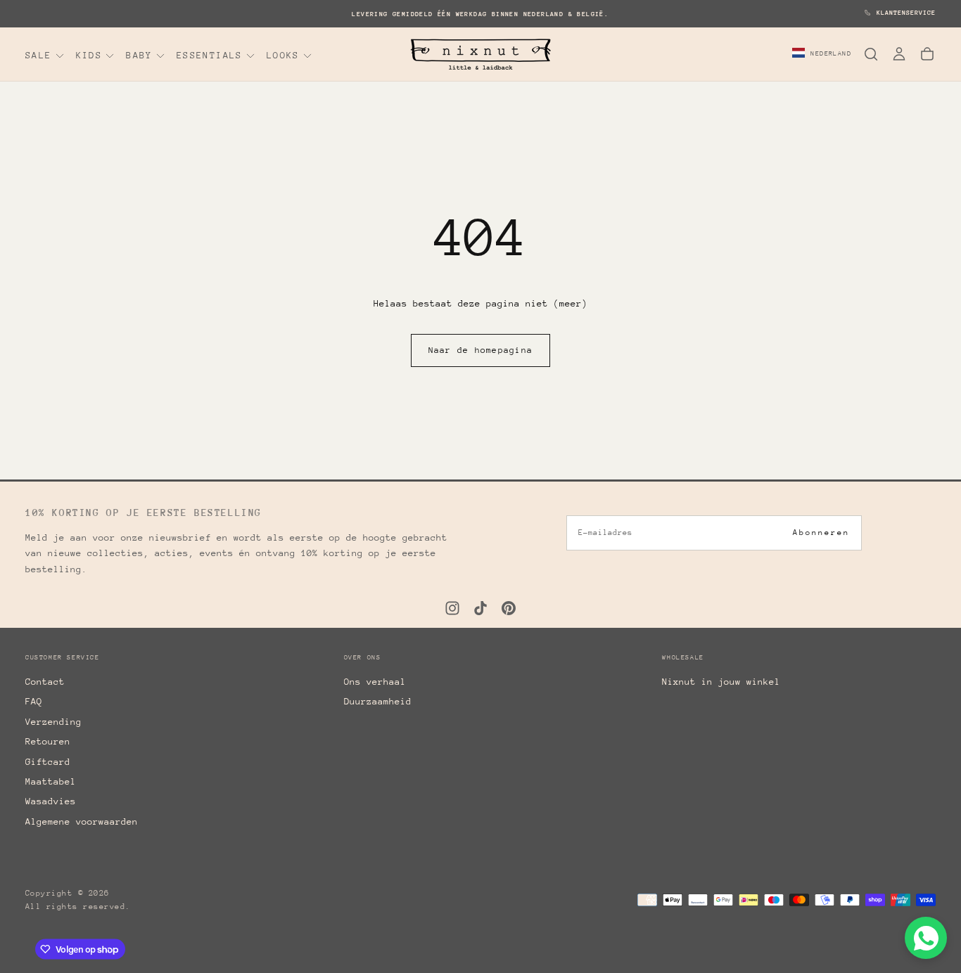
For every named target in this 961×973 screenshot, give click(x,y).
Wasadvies (50, 801)
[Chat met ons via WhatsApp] (926, 938)
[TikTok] (480, 608)
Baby (139, 55)
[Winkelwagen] (927, 54)
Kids (89, 55)
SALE (38, 55)
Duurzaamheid (378, 701)
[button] (821, 54)
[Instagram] (452, 608)
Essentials (210, 55)
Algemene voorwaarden (81, 821)
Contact (45, 681)
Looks (283, 55)
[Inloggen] (899, 54)
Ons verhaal (375, 681)
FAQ (33, 701)
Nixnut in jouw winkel (721, 681)
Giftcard (47, 761)
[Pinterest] (508, 608)
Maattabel (50, 781)
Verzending (53, 721)
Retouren (47, 741)
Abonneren (821, 532)
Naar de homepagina (480, 350)
